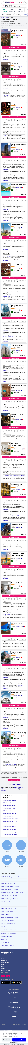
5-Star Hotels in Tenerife (9, 813)
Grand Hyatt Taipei (17, 224)
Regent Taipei (15, 64)
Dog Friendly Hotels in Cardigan (9, 930)
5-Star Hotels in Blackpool (10, 821)
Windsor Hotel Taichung (18, 733)
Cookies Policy (6, 1044)
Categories (4, 960)
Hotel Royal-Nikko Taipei (16, 653)
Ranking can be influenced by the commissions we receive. (12, 26)
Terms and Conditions (20, 1044)
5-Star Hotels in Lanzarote (10, 834)
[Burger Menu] (2, 2)
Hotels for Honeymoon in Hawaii (9, 889)
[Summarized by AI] (10, 93)
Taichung (18, 736)
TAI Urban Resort (16, 623)
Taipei (17, 35)
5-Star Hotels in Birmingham (10, 832)
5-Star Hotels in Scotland (9, 803)
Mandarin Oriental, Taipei (17, 31)
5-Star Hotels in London (9, 800)
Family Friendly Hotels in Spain (9, 895)
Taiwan (25, 14)
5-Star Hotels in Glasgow (9, 826)
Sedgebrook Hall (5, 942)
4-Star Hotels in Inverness (7, 902)
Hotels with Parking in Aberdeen (9, 898)
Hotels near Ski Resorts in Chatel (9, 917)
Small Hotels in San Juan (7, 920)
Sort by (17, 14)
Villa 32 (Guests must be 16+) (18, 386)
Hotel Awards (5, 962)
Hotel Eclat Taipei (16, 265)
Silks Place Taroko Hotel (18, 184)
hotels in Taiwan (16, 784)
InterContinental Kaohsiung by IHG (16, 485)
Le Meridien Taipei (16, 524)
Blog (2, 964)
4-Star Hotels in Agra (6, 936)
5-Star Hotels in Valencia (7, 927)
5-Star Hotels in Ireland (9, 808)
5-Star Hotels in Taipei (13, 789)
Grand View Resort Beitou (17, 415)
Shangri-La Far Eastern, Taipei (18, 145)
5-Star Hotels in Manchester (10, 824)
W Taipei (13, 104)
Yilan (17, 695)
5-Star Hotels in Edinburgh (10, 810)
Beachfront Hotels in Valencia (8, 908)
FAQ (2, 966)
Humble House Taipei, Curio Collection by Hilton (18, 554)
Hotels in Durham (5, 914)
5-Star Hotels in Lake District (10, 818)
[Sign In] (25, 2)
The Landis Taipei (16, 583)
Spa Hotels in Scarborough (8, 923)
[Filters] (2, 14)
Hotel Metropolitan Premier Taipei (17, 346)
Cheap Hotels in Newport (7, 945)
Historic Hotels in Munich (7, 905)
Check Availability (14, 47)
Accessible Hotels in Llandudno (9, 880)
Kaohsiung (18, 449)
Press (2, 958)
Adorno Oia (4, 939)
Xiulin (17, 187)
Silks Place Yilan (16, 692)
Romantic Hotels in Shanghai (8, 933)
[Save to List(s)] (9, 30)
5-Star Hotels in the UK (9, 816)
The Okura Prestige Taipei (17, 306)
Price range (8, 14)
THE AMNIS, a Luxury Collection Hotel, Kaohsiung (17, 444)
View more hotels (14, 780)
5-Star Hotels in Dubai (9, 805)
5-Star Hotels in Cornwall (9, 829)
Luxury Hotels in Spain (7, 911)
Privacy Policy (13, 1044)
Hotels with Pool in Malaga (8, 883)
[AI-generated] (10, 84)
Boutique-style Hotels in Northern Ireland (12, 892)
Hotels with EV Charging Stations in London (12, 877)
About (3, 956)
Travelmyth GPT (5, 970)
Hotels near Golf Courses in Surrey (10, 886)
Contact (3, 968)
